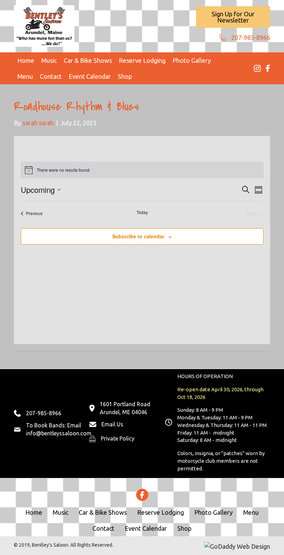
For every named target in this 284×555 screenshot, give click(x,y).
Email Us (112, 424)
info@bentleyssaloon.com (58, 433)
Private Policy (117, 438)
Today (142, 212)
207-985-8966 (250, 37)
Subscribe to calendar (138, 236)
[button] (233, 17)
